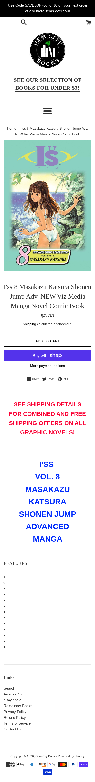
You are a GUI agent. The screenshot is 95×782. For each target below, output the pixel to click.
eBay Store (12, 700)
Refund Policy (15, 717)
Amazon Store (15, 694)
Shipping (29, 324)
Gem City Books (46, 756)
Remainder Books (18, 706)
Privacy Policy (15, 712)
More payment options (47, 366)
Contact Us (13, 729)
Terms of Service (17, 723)
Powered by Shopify (71, 756)
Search (9, 688)
